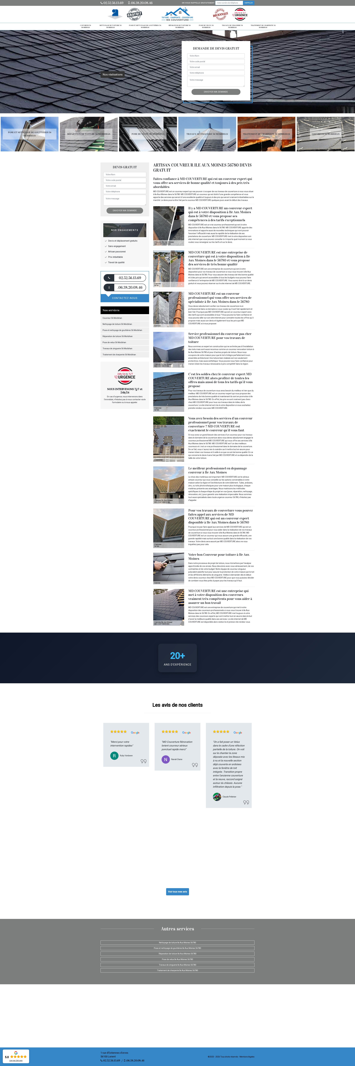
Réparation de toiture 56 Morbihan (180, 26)
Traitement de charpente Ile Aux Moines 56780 (177, 970)
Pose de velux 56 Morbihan (206, 26)
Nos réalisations (113, 74)
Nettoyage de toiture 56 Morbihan (110, 26)
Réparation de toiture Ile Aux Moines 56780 (177, 954)
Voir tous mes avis (177, 891)
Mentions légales (247, 1057)
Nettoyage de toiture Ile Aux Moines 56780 (177, 942)
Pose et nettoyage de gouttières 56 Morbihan (145, 26)
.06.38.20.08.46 (141, 3)
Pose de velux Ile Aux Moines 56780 (177, 959)
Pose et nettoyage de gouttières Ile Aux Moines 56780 (177, 948)
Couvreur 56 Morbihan (85, 26)
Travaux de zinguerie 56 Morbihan (232, 26)
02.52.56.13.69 (113, 3)
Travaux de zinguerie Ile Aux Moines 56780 (177, 965)
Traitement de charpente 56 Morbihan (263, 26)
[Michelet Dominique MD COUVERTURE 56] (177, 14)
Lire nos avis (15, 1061)
